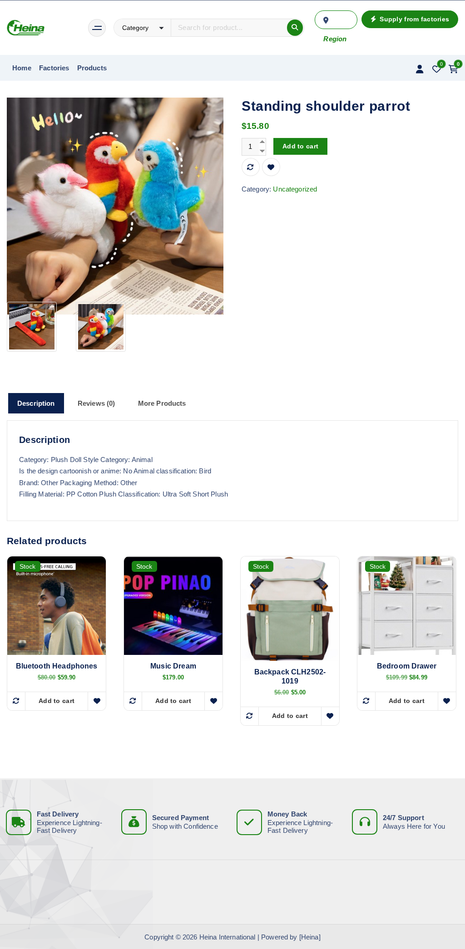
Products (92, 68)
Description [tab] (36, 403)
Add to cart (300, 146)
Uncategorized (295, 189)
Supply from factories (413, 19)
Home (21, 68)
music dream (173, 666)
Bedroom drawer (406, 666)
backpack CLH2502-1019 (290, 676)
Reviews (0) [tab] (96, 403)
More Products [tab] (162, 403)
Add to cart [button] (56, 700)
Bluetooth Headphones (57, 666)
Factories (54, 68)
